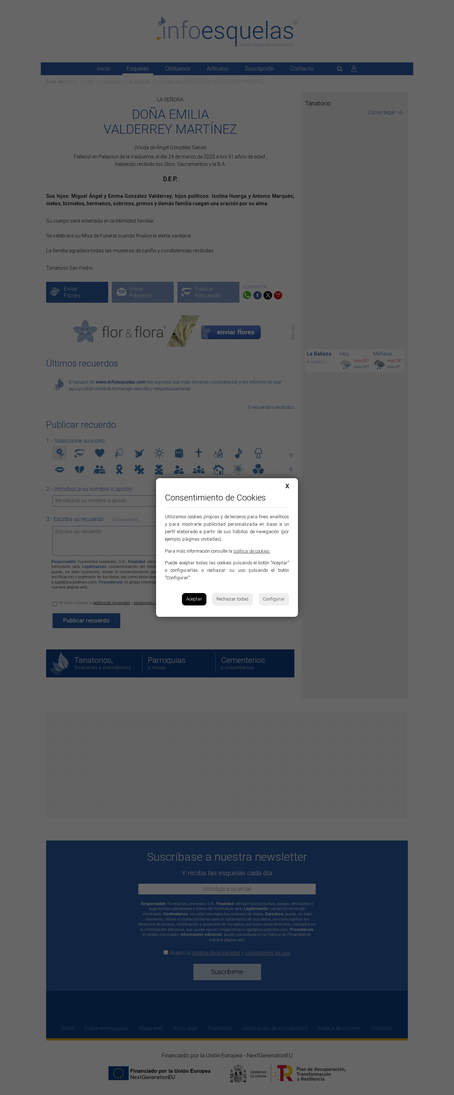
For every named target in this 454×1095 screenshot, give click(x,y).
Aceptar (194, 599)
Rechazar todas (232, 599)
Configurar (274, 599)
